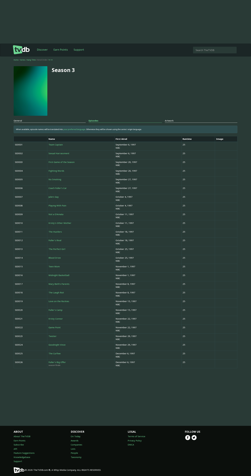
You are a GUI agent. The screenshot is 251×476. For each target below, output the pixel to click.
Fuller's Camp (55, 309)
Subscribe (19, 444)
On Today (75, 436)
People (74, 452)
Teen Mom (54, 266)
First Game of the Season (62, 162)
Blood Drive (55, 257)
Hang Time (31, 60)
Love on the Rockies (59, 301)
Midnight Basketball (59, 275)
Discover (42, 49)
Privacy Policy (135, 440)
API (15, 448)
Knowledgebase (22, 457)
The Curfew (55, 353)
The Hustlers (55, 231)
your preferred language (74, 129)
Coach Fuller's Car (58, 188)
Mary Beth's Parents (59, 283)
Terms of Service (136, 436)
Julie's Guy (54, 196)
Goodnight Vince (57, 344)
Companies (76, 444)
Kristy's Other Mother (60, 222)
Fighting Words (56, 170)
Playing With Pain (57, 205)
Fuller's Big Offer (57, 362)
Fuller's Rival (55, 240)
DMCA (131, 444)
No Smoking (55, 179)
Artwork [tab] (169, 120)
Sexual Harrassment (59, 153)
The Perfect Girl (57, 249)
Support (79, 49)
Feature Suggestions (24, 452)
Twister (53, 336)
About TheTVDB (22, 436)
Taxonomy (76, 457)
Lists (73, 448)
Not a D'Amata (56, 214)
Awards (74, 440)
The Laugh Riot (56, 292)
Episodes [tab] (93, 120)
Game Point (55, 327)
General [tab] (18, 120)
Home (16, 60)
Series (22, 60)
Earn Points (60, 49)
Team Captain (56, 144)
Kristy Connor (56, 318)
